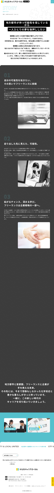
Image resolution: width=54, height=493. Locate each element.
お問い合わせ (11, 485)
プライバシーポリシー (19, 485)
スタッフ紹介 (43, 460)
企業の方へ (37, 460)
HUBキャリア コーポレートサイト (38, 485)
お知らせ (49, 460)
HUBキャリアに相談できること (27, 460)
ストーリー (16, 14)
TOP (4, 14)
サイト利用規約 (27, 485)
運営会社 (12, 464)
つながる (7, 460)
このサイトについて (9, 14)
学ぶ (4, 460)
